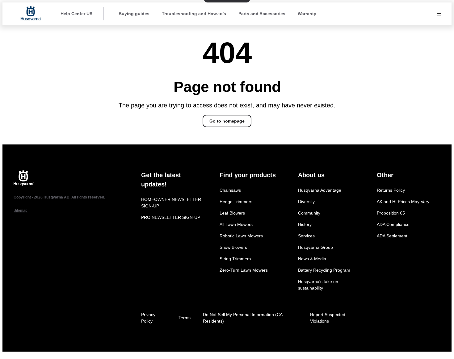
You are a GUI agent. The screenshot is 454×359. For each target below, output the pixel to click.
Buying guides (134, 13)
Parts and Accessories (261, 13)
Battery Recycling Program (324, 270)
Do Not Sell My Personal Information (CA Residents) (242, 318)
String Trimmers (235, 258)
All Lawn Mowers (236, 224)
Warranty (307, 13)
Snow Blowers (233, 247)
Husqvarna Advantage (319, 190)
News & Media (312, 258)
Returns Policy (391, 190)
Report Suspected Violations (327, 318)
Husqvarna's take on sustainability (318, 284)
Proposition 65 (391, 213)
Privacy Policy (148, 318)
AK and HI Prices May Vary (403, 201)
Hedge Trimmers (236, 201)
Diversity (306, 201)
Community (309, 213)
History (305, 224)
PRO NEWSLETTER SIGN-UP (170, 217)
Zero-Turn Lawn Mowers (244, 270)
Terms (185, 317)
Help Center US (76, 13)
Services (306, 235)
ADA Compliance (393, 224)
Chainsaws (230, 190)
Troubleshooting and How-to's (194, 13)
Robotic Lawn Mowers (241, 235)
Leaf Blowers (232, 213)
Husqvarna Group (315, 247)
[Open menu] (439, 13)
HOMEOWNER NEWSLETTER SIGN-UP (171, 202)
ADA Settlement (392, 235)
